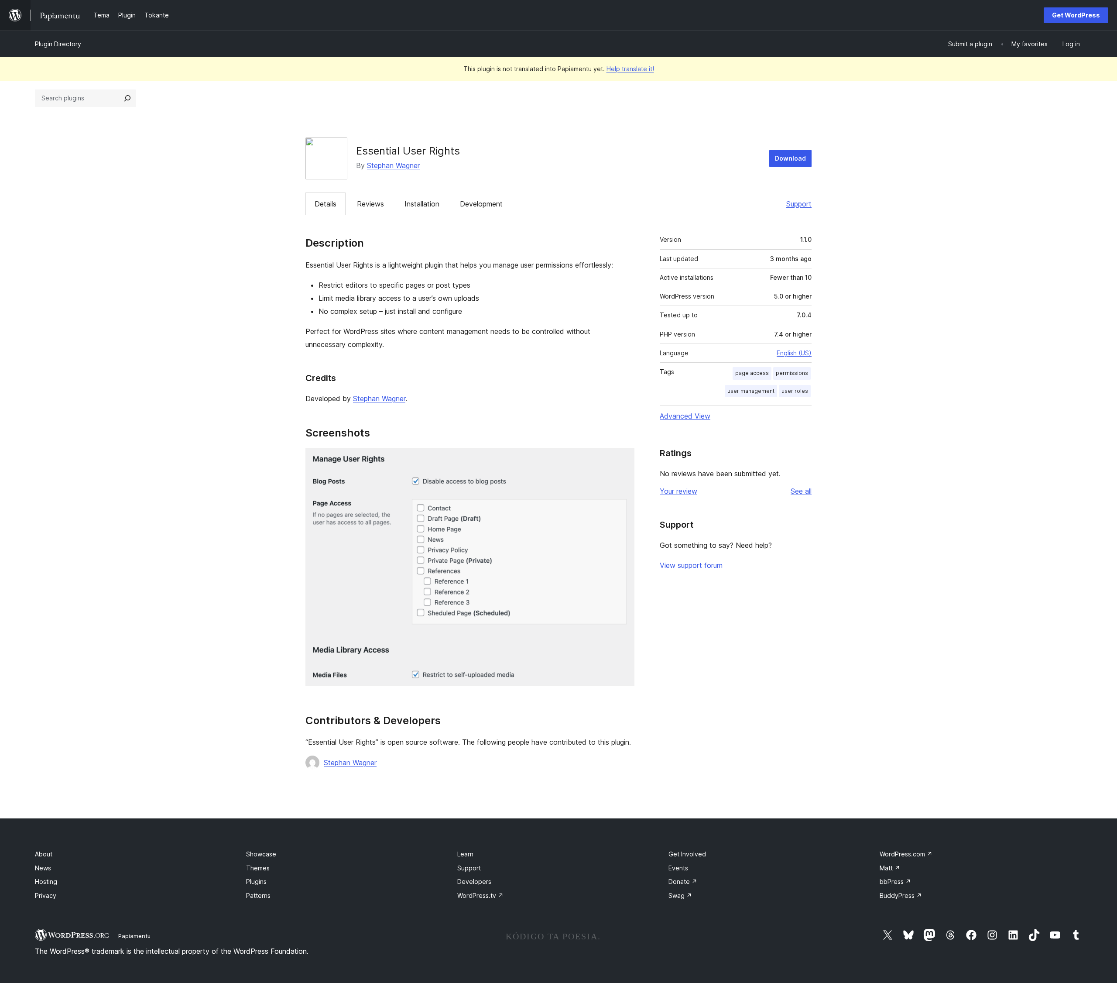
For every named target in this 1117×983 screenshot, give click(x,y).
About (43, 854)
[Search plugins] (127, 98)
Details (325, 203)
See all (801, 491)
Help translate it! (630, 68)
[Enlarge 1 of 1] (622, 460)
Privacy (45, 895)
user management (750, 391)
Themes (258, 868)
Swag (680, 895)
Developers (474, 881)
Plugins (256, 881)
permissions (792, 373)
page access (752, 373)
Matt (890, 868)
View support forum (691, 565)
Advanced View (685, 416)
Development (481, 203)
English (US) (794, 353)
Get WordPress (1076, 15)
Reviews (370, 203)
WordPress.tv (480, 895)
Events (678, 868)
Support (799, 203)
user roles (794, 391)
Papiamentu (134, 935)
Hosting (46, 881)
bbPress (895, 881)
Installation (421, 203)
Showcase (261, 854)
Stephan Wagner (393, 165)
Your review (678, 491)
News (43, 868)
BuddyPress (901, 895)
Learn (465, 854)
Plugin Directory (58, 44)
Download (790, 158)
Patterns (258, 895)
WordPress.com (906, 854)
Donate (682, 881)
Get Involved (687, 854)
